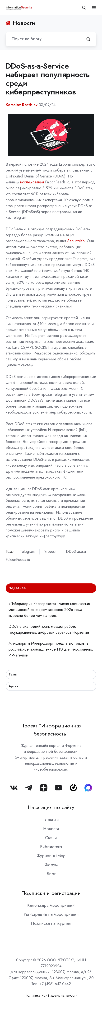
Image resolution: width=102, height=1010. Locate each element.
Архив (13, 686)
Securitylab (75, 241)
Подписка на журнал (51, 923)
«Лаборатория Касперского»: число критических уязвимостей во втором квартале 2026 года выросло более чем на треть (50, 609)
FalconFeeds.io (18, 559)
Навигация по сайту (51, 807)
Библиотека (51, 847)
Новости (51, 829)
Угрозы (50, 551)
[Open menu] (94, 7)
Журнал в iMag (51, 856)
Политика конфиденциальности (51, 995)
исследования (32, 182)
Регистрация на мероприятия (51, 914)
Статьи (51, 838)
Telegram (27, 551)
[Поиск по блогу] (88, 39)
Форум (51, 865)
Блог (51, 874)
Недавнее (17, 588)
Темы (13, 674)
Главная (51, 819)
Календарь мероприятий (51, 905)
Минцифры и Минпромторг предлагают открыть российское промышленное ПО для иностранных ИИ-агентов (51, 649)
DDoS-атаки (76, 551)
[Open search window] (84, 7)
